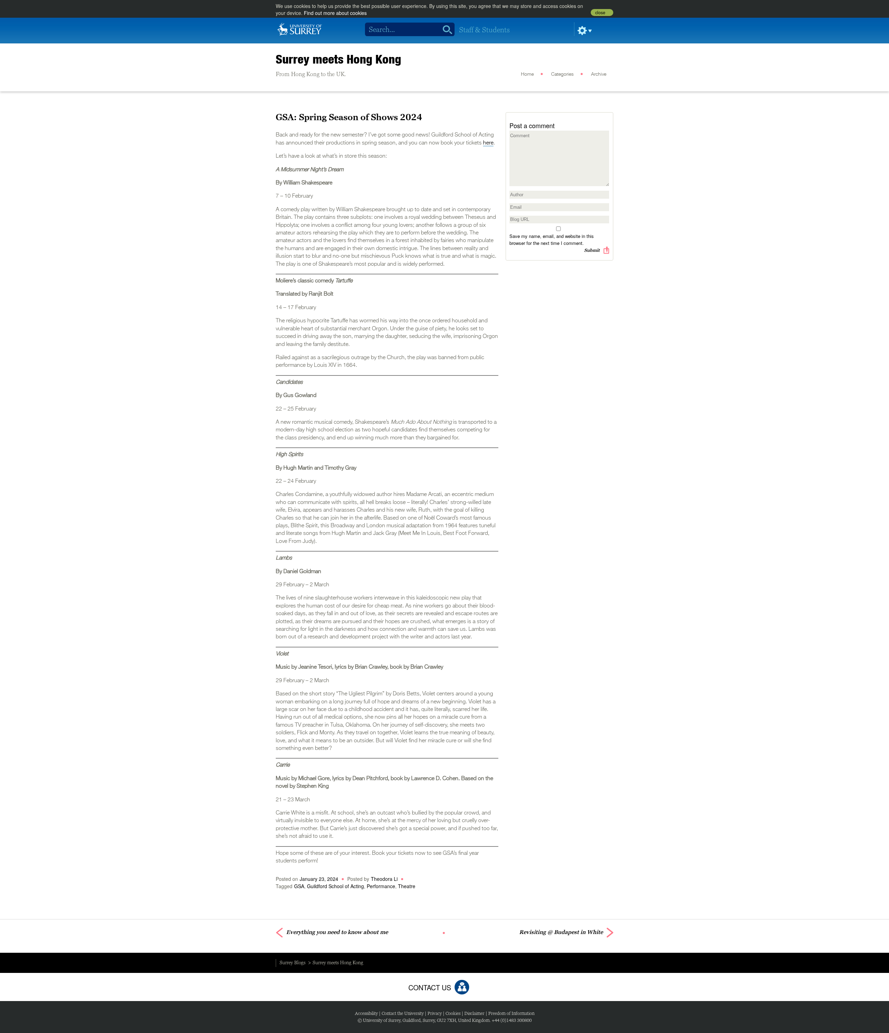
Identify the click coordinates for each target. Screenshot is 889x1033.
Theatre (406, 886)
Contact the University (403, 1013)
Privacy (434, 1013)
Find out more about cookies (335, 12)
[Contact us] (462, 987)
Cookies (453, 1013)
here (488, 143)
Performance (381, 886)
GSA (299, 886)
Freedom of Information (511, 1013)
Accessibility (366, 1013)
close (600, 12)
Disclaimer (474, 1013)
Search (445, 29)
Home (527, 74)
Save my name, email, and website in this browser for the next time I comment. (551, 239)
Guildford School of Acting (335, 886)
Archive (598, 74)
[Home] (299, 28)
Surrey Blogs (293, 962)
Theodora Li (384, 878)
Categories (562, 74)
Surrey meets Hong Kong (338, 59)
